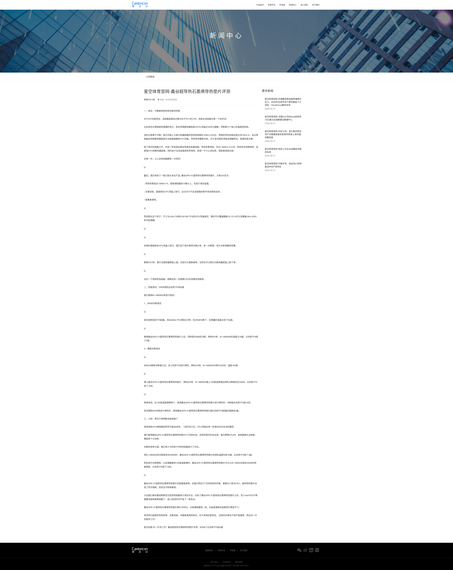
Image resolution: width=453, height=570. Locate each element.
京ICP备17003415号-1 (241, 565)
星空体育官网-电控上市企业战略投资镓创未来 (283, 152)
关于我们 (316, 4)
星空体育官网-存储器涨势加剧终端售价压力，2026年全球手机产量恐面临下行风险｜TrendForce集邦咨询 (283, 103)
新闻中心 (293, 4)
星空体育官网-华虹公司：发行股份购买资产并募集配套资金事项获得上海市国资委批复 (283, 136)
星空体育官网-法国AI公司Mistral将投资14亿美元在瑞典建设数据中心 (283, 120)
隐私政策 (239, 562)
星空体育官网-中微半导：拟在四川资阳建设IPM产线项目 (283, 167)
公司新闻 (149, 76)
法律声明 (226, 562)
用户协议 (214, 562)
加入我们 (304, 4)
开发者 (282, 4)
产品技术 (260, 4)
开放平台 (271, 4)
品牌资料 (209, 550)
